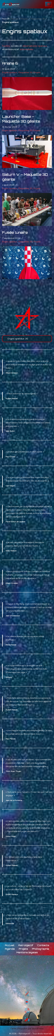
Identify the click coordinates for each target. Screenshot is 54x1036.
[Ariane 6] (27, 93)
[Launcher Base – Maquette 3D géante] (27, 151)
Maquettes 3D (37, 18)
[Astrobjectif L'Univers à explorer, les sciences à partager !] (10, 4)
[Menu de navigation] (48, 4)
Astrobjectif (25, 945)
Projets (24, 18)
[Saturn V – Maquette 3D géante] (27, 209)
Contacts (43, 945)
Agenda (10, 949)
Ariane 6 (10, 63)
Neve (13, 1028)
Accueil (14, 18)
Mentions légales (27, 952)
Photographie (40, 949)
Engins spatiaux (9, 72)
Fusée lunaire (15, 232)
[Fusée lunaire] (27, 262)
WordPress (37, 1028)
